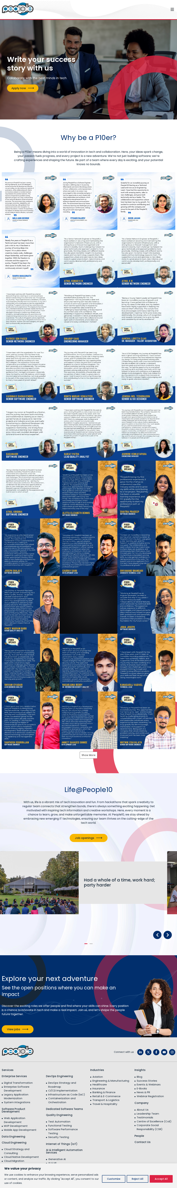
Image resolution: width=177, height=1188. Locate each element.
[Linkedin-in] (140, 1052)
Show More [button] (88, 755)
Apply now (18, 88)
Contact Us (142, 1142)
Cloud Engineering (14, 1142)
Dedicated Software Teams (64, 1109)
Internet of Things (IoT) (61, 1144)
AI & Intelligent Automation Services (64, 1151)
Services (7, 1070)
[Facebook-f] (156, 1052)
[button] (106, 9)
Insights (140, 1070)
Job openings (84, 838)
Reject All (137, 1179)
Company (141, 1103)
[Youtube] (164, 1052)
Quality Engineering (59, 1115)
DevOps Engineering (59, 1076)
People (139, 1136)
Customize (113, 1179)
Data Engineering (13, 1136)
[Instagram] (172, 1052)
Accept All (161, 1179)
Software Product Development (13, 1110)
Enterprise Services (14, 1076)
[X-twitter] (148, 1052)
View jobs (13, 1029)
